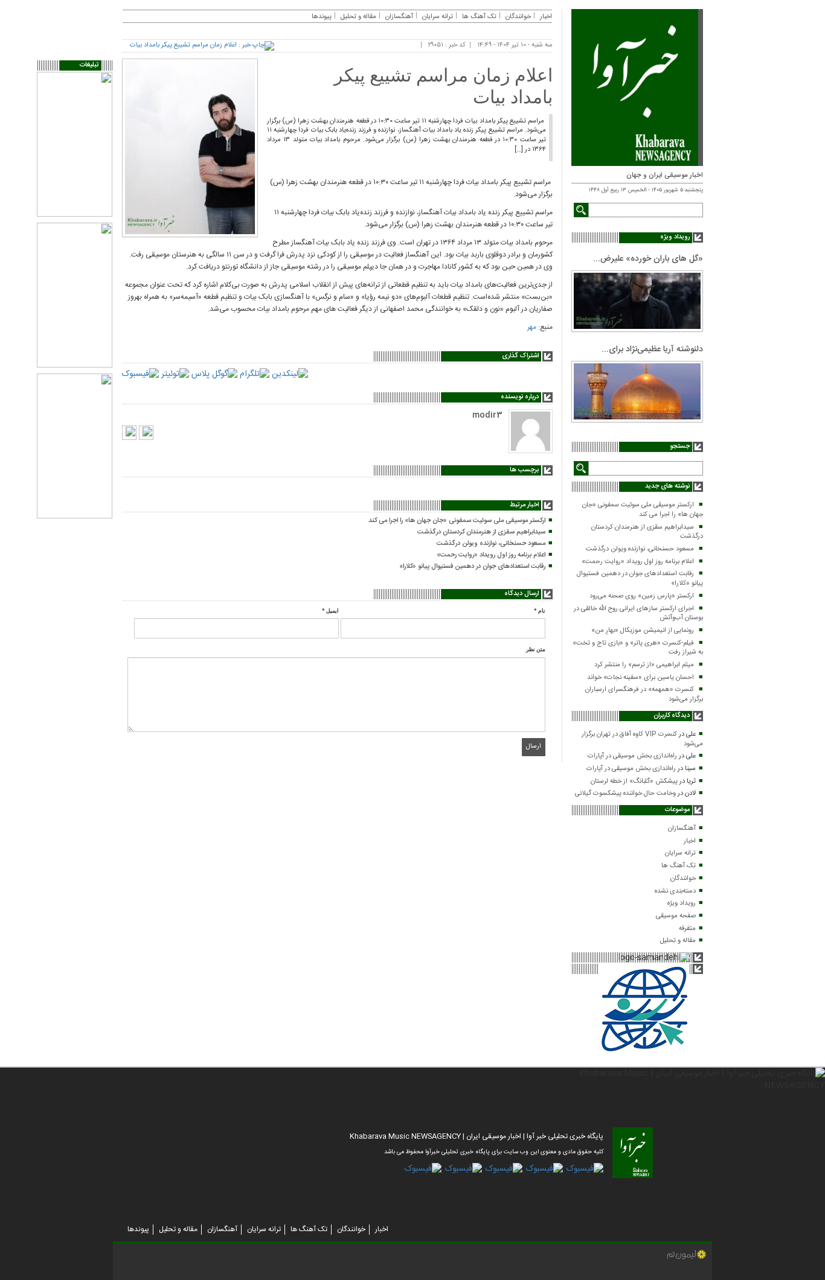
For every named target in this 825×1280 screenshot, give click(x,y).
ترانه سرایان (680, 853)
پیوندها (322, 16)
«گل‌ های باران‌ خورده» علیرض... (648, 259)
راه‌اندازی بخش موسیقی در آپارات (632, 756)
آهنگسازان (682, 828)
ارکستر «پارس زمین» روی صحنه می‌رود (641, 596)
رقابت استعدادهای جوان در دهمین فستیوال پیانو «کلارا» (640, 578)
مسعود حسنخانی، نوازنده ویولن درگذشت (640, 549)
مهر (531, 327)
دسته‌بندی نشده (675, 891)
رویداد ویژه (681, 903)
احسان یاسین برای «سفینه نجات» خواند (640, 677)
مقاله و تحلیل (678, 940)
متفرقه (687, 928)
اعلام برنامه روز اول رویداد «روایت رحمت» (638, 561)
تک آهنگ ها (678, 866)
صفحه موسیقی (676, 916)
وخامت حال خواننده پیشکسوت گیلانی (625, 793)
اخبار (690, 841)
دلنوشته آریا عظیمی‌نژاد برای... (652, 349)
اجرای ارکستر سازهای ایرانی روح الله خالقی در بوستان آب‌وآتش (638, 613)
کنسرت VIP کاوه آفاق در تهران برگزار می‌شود (642, 739)
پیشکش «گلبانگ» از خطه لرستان (634, 781)
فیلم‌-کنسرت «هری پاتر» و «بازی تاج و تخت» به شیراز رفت (638, 648)
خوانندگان (683, 878)
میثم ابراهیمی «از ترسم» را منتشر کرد (644, 665)
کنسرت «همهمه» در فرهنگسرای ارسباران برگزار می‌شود (644, 694)
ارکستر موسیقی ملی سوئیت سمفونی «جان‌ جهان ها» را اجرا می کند (642, 510)
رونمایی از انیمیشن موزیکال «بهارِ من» (642, 630)
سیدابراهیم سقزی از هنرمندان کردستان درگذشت (647, 532)
